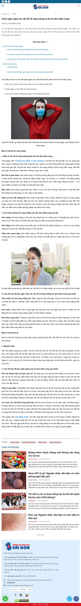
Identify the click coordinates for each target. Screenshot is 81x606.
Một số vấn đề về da (10, 64)
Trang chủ (6, 14)
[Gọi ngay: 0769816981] (6, 599)
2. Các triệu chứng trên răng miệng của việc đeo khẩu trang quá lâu (29, 54)
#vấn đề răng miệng (28, 442)
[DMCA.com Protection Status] (22, 600)
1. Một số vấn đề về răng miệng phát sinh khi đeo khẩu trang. (27, 49)
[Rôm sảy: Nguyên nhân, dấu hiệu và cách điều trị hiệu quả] (14, 522)
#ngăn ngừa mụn (55, 442)
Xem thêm (40, 535)
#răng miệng (15, 442)
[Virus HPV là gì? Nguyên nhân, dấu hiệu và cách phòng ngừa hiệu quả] (14, 480)
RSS (29, 589)
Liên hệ (14, 589)
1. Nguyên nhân (11, 67)
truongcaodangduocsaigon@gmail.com (20, 585)
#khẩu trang (42, 442)
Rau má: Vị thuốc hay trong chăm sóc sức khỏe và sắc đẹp (28, 84)
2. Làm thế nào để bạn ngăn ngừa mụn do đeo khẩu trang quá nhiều (29, 72)
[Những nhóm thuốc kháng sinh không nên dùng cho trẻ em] (14, 459)
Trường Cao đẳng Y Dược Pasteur (29, 161)
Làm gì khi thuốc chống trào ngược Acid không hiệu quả (27, 94)
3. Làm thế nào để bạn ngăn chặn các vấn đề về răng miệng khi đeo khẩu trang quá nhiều (37, 59)
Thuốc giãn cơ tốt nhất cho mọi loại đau (20, 89)
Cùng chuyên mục (10, 447)
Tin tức (14, 14)
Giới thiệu (22, 589)
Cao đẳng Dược (22, 417)
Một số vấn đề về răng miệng (13, 46)
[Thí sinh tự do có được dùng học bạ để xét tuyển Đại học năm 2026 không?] (14, 501)
